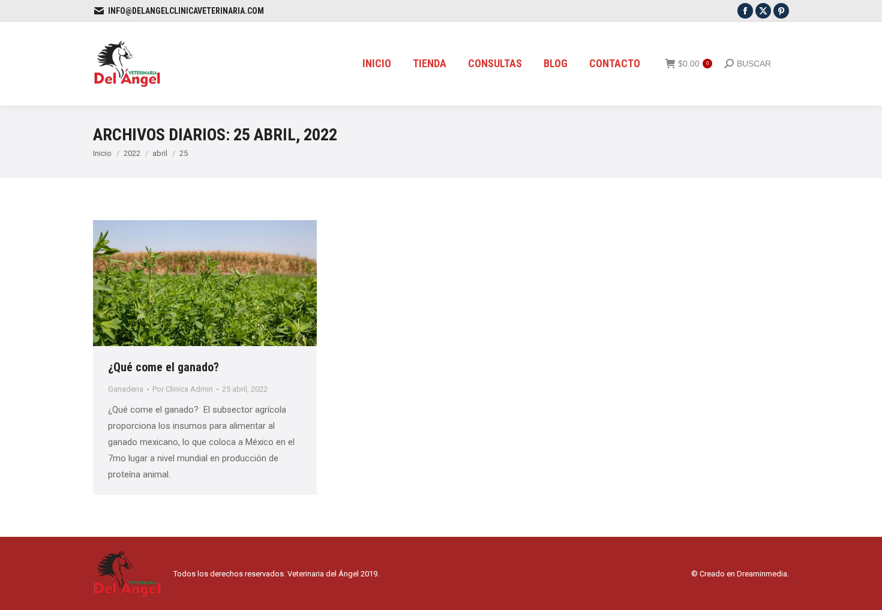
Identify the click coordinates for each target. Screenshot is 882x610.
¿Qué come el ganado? (165, 367)
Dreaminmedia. (763, 573)
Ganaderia (125, 388)
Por (182, 388)
